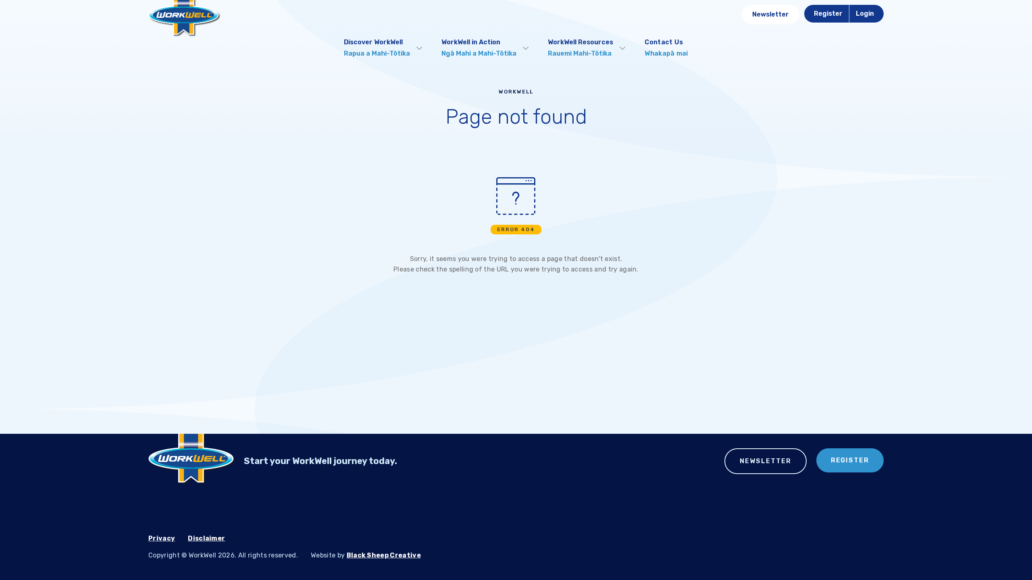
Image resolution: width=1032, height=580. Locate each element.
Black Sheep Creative (384, 555)
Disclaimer (206, 538)
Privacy (161, 538)
